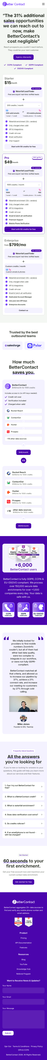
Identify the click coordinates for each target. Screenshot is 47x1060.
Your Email (6, 997)
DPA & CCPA (23, 1050)
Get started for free (23, 882)
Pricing (24, 938)
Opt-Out (7, 1046)
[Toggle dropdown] (14, 91)
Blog (23, 959)
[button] (23, 786)
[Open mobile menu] (43, 4)
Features (23, 947)
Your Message (8, 1008)
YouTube (23, 964)
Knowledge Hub (23, 969)
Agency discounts (23, 57)
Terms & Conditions (21, 1046)
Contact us (23, 310)
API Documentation (23, 943)
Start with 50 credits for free (23, 146)
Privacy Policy (37, 1046)
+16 (9, 511)
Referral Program (23, 974)
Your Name (6, 986)
